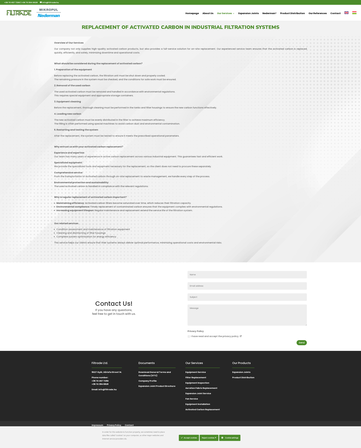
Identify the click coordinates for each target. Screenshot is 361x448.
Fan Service (191, 398)
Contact (335, 13)
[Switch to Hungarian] (354, 15)
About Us (207, 13)
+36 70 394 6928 (30, 2)
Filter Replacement (195, 377)
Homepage (192, 13)
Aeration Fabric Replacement (201, 388)
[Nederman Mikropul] (47, 13)
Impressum (97, 425)
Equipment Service (195, 372)
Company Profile (147, 380)
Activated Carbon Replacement (202, 409)
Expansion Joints (248, 13)
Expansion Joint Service (198, 393)
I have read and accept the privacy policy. (215, 336)
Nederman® (269, 13)
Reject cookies (208, 438)
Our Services (224, 13)
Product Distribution (292, 13)
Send (302, 342)
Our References (318, 13)
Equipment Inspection (197, 382)
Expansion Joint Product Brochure (156, 386)
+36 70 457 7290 (12, 2)
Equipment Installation (197, 404)
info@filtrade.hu (107, 389)
